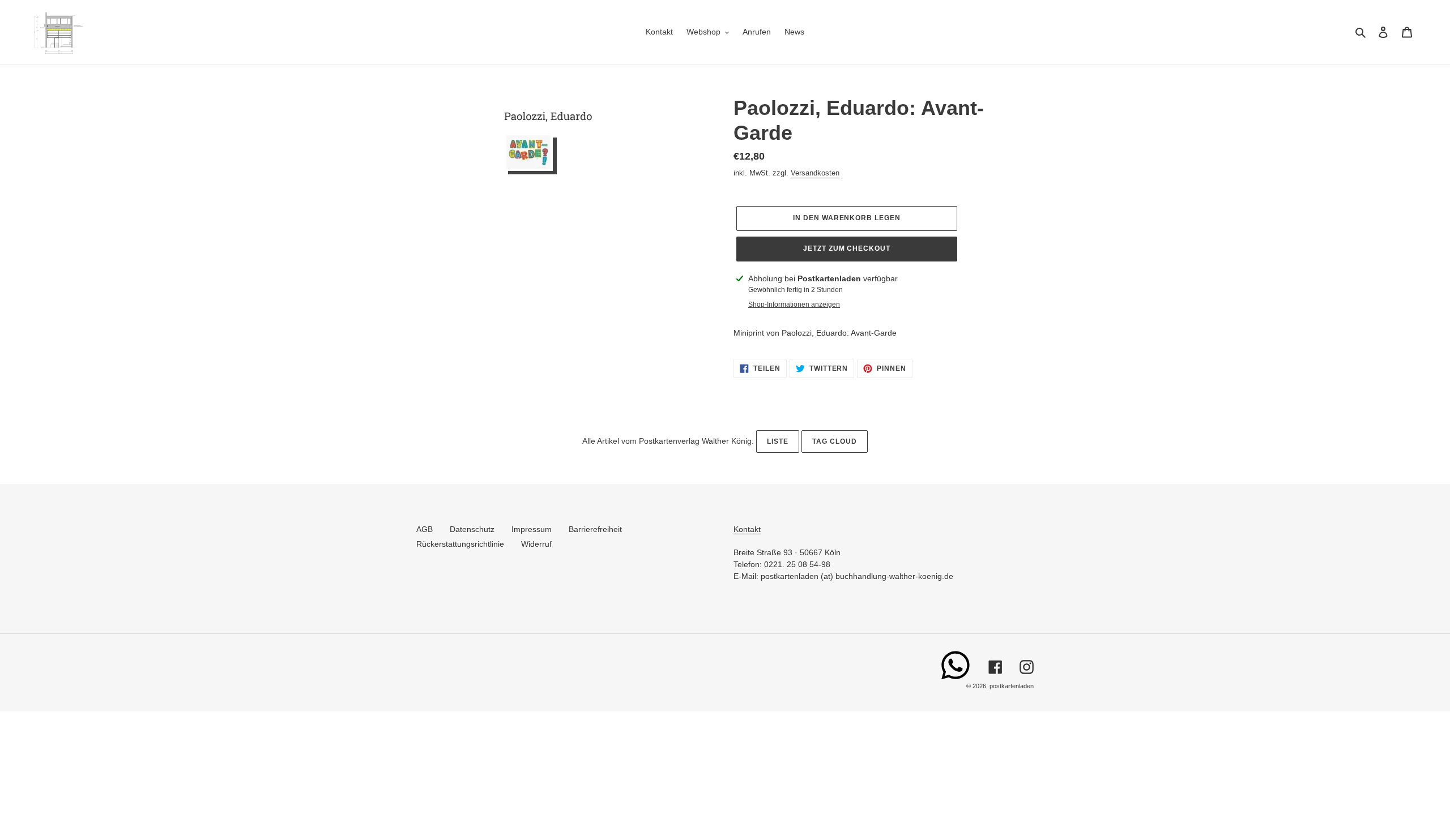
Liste (777, 441)
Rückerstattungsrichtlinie (460, 543)
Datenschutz (472, 529)
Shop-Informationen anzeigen (794, 304)
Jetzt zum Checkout (846, 248)
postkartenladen (1012, 686)
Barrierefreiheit (595, 529)
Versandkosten (815, 173)
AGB (424, 529)
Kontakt (747, 529)
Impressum (531, 529)
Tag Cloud (834, 441)
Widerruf (536, 543)
